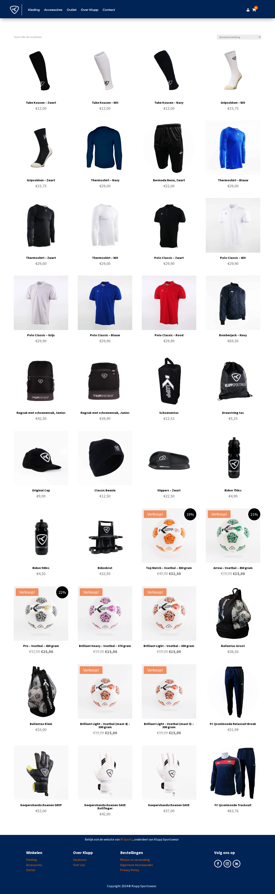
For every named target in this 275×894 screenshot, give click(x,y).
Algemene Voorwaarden (136, 865)
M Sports (126, 839)
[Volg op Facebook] (218, 863)
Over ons (79, 865)
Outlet (72, 10)
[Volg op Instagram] (227, 863)
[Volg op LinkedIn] (236, 863)
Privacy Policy (129, 870)
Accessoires (34, 865)
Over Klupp (89, 10)
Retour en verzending (135, 860)
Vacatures (80, 860)
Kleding (31, 860)
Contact (109, 10)
